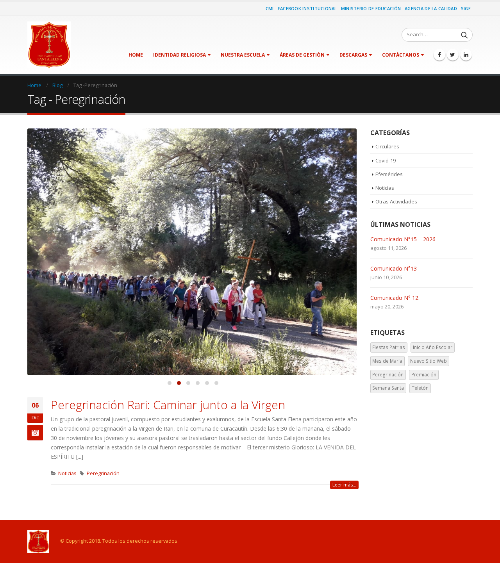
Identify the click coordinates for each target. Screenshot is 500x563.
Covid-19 (385, 160)
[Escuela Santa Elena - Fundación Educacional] (49, 44)
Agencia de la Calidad (431, 8)
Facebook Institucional (307, 8)
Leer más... (344, 484)
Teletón (420, 388)
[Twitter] (453, 55)
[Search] (464, 34)
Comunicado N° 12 (394, 297)
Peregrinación (103, 473)
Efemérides (389, 174)
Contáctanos (400, 55)
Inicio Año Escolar (432, 347)
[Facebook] (439, 55)
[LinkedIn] (466, 55)
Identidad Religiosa (179, 55)
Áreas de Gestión (302, 55)
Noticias (67, 473)
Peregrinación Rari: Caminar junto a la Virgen (168, 405)
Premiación (423, 374)
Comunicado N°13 (393, 268)
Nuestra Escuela (243, 55)
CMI (270, 8)
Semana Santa (388, 388)
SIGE (466, 8)
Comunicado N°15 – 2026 (403, 239)
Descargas (353, 55)
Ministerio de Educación (371, 8)
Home (136, 55)
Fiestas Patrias (388, 347)
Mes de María (387, 361)
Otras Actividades (396, 201)
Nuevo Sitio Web (428, 361)
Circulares (387, 146)
